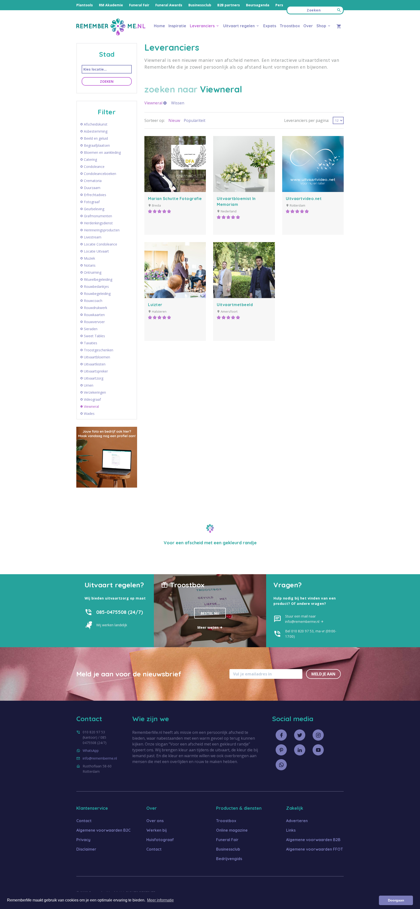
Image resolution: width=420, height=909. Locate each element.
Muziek (89, 258)
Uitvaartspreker (96, 371)
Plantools (84, 5)
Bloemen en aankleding (102, 152)
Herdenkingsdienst (98, 223)
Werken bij (156, 830)
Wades (89, 413)
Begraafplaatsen (97, 145)
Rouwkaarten (94, 315)
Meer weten (208, 627)
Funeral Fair (139, 5)
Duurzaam (92, 188)
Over (308, 26)
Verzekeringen (95, 392)
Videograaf (92, 399)
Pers (279, 5)
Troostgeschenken (98, 350)
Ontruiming (92, 272)
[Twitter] (299, 735)
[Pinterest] (281, 749)
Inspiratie (177, 26)
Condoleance (94, 166)
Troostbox (290, 26)
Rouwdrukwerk (95, 307)
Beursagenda (257, 5)
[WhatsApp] (281, 764)
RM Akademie (111, 5)
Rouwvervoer (94, 322)
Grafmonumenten (98, 216)
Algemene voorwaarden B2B (313, 839)
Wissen (177, 103)
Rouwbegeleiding (97, 293)
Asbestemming (95, 131)
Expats (269, 26)
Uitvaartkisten (94, 364)
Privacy (83, 839)
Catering (90, 159)
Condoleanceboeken (100, 173)
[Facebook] (281, 735)
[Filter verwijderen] (165, 103)
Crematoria (93, 180)
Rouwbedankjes (96, 286)
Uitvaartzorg (93, 378)
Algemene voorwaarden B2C (103, 830)
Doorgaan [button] (396, 900)
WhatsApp (91, 750)
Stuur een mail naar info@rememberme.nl (302, 619)
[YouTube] (318, 749)
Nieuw (174, 120)
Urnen (88, 385)
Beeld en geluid (96, 138)
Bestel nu (210, 613)
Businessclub (199, 5)
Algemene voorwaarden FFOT (314, 849)
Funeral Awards (168, 5)
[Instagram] (318, 735)
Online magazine (232, 830)
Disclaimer (86, 849)
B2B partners (228, 5)
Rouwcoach (93, 300)
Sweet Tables (94, 336)
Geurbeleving (94, 209)
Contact (84, 820)
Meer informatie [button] (160, 900)
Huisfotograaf (160, 839)
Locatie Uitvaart (96, 251)
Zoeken (107, 81)
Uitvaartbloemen (97, 357)
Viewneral (91, 406)
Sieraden (90, 329)
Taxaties (90, 343)
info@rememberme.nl (100, 758)
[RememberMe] (110, 34)
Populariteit (194, 120)
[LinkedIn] (299, 749)
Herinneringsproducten (102, 230)
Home (159, 26)
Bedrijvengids (229, 858)
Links (291, 830)
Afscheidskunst (95, 124)
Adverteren (297, 820)
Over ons (155, 820)
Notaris (90, 265)
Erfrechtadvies (95, 195)
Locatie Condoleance (100, 244)
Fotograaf (92, 202)
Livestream (92, 237)
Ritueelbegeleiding (98, 279)
